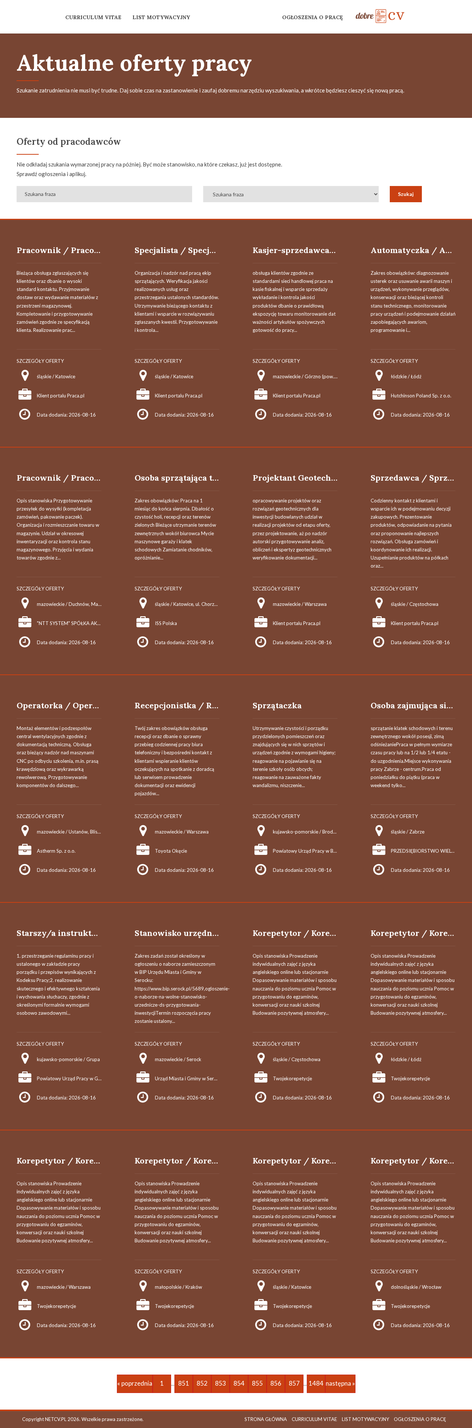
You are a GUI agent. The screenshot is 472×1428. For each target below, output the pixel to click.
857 (294, 1383)
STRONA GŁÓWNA (265, 1419)
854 (238, 1383)
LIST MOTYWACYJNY (161, 17)
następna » (340, 1383)
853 (220, 1383)
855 (257, 1383)
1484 (316, 1383)
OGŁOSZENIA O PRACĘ (312, 17)
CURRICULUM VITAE (93, 17)
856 (275, 1383)
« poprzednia (134, 1383)
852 (202, 1383)
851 (183, 1383)
